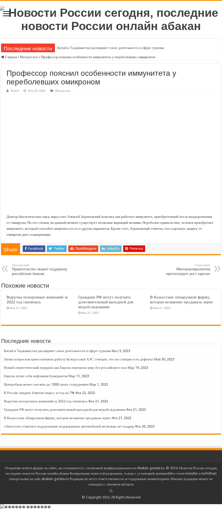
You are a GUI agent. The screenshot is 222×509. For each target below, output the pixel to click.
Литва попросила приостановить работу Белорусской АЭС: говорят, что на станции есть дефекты (78, 359)
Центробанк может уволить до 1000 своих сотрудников (46, 384)
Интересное (29, 57)
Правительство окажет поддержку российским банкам (39, 269)
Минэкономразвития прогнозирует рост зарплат (188, 269)
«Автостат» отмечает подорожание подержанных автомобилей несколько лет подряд (69, 426)
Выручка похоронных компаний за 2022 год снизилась (37, 299)
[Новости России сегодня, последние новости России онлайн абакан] (111, 18)
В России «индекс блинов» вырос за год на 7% (39, 393)
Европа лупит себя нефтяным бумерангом (36, 376)
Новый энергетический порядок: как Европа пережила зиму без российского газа (65, 368)
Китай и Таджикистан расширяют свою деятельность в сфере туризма (110, 48)
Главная (10, 57)
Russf (15, 91)
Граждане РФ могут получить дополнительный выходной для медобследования (105, 302)
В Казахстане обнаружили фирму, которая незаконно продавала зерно (181, 299)
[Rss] (111, 491)
